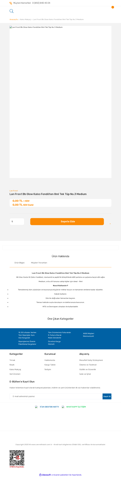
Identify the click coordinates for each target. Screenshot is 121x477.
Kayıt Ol (107, 396)
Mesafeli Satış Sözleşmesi (91, 360)
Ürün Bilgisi (19, 263)
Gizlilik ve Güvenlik (87, 369)
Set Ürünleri (15, 374)
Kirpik (12, 365)
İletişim (48, 369)
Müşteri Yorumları (39, 263)
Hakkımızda (50, 360)
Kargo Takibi (50, 365)
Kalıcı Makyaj (15, 369)
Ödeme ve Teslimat (88, 365)
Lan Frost (14, 191)
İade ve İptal (85, 374)
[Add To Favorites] (110, 221)
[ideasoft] (45, 475)
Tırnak (12, 360)
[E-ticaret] (60, 475)
